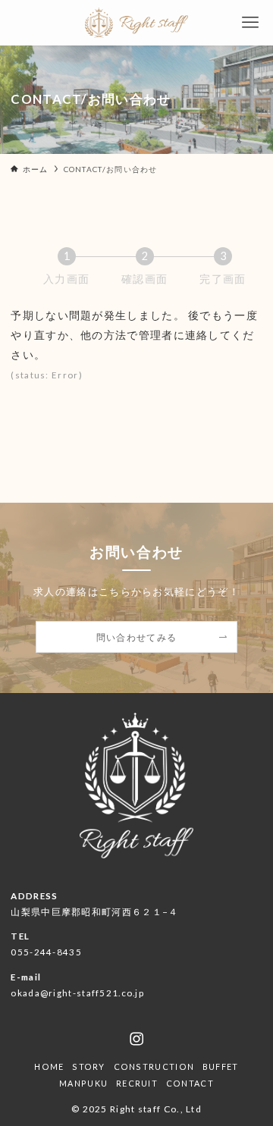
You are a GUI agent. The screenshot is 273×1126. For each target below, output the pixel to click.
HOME (49, 1066)
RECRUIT (137, 1083)
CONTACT (190, 1083)
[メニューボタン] (250, 22)
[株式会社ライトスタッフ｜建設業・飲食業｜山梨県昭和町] (136, 22)
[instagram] (136, 1038)
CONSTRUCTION (154, 1066)
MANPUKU (83, 1083)
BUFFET (220, 1066)
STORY (88, 1066)
